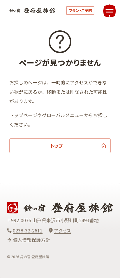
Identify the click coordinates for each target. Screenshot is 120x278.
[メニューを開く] (109, 10)
